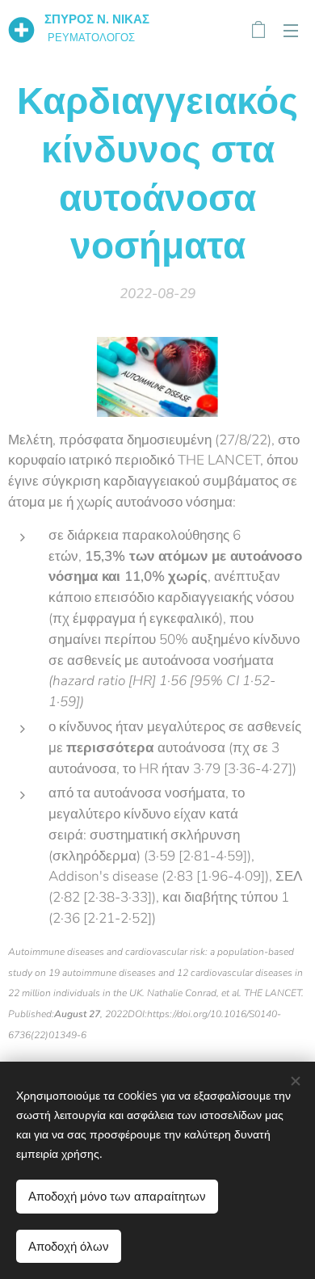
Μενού (291, 30)
